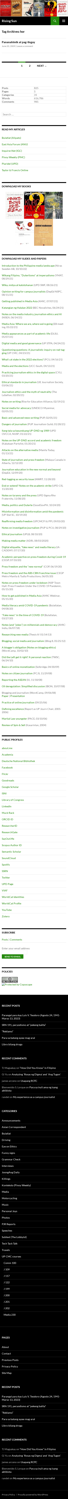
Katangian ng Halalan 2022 (17, 307)
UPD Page (7, 883)
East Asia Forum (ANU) (15, 144)
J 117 (7, 1275)
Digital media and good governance (21, 343)
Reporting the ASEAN (14, 679)
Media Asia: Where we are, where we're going (27, 323)
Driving (6, 1139)
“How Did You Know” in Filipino (38, 1067)
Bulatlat (6, 1133)
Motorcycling (9, 1198)
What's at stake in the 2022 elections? (23, 359)
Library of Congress (13, 799)
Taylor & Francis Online (15, 170)
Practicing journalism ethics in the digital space (28, 372)
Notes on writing (11, 401)
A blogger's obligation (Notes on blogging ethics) (29, 647)
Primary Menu (63, 21)
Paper (5, 695)
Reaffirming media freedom (17, 521)
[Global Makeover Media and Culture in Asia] (43, 232)
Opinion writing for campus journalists (24, 291)
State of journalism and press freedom (23, 459)
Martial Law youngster (14, 718)
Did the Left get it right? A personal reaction (26, 657)
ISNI (4, 793)
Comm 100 (10, 1262)
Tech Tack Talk (9, 1243)
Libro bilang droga (12, 1044)
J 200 (7, 1295)
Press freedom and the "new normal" (22, 566)
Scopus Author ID (12, 845)
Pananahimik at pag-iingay (18, 42)
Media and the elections (15, 365)
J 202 (7, 1308)
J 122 (7, 1282)
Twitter (6, 877)
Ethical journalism (12, 534)
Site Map (7, 1372)
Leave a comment (25, 46)
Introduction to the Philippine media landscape (28, 265)
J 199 (7, 1288)
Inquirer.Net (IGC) (12, 150)
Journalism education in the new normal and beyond (31, 469)
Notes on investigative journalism (20, 527)
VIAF (5, 890)
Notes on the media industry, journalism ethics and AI (32, 314)
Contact (6, 1353)
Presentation (17, 695)
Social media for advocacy (16, 407)
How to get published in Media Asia (22, 595)
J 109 (7, 1269)
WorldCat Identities (13, 896)
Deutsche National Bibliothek (18, 761)
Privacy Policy (10, 1366)
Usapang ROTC (29, 1080)
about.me (7, 748)
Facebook (7, 767)
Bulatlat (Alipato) (11, 137)
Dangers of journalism (14, 424)
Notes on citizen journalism (17, 673)
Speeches (7, 1230)
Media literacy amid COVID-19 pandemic (25, 605)
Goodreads (8, 780)
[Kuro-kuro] (34, 205)
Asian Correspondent (14, 1127)
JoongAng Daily (11, 1172)
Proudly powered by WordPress (33, 1494)
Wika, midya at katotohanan (17, 285)
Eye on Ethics (9, 1146)
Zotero (6, 916)
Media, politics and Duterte (17, 505)
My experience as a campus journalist (34, 1096)
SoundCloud (9, 858)
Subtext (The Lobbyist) (14, 1237)
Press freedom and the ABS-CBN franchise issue (29, 573)
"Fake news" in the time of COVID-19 (23, 615)
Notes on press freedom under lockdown (25, 582)
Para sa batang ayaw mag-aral (18, 1037)
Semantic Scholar (11, 851)
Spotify (6, 864)
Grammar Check (11, 1159)
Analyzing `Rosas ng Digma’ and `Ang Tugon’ (36, 1074)
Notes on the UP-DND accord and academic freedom (31, 440)
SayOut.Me (8, 838)
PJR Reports (8, 1224)
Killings (6, 1178)
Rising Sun (9, 21)
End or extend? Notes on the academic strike (26, 485)
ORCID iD (7, 819)
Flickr (5, 773)
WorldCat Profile (11, 903)
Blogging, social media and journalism (23, 640)
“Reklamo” (7, 1031)
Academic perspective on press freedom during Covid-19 (34, 556)
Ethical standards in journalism (19, 382)
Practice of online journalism (18, 702)
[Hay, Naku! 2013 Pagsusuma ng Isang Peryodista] (53, 205)
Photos (6, 1217)
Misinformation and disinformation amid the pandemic (33, 511)
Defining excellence (13, 708)
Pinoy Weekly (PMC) (13, 157)
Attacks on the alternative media (20, 450)
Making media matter (14, 540)
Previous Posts (10, 1359)
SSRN (5, 871)
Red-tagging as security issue (18, 479)
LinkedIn (6, 806)
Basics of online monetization (18, 666)
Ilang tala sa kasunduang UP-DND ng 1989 (25, 430)
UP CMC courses (11, 1256)
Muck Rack (8, 812)
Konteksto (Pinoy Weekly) (16, 1185)
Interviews (8, 1165)
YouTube (7, 909)
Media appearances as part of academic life (26, 333)
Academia (7, 754)
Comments (16, 939)
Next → (42, 65)
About (5, 1347)
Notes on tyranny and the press (19, 495)
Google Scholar (10, 786)
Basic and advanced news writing (20, 417)
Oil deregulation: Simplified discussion (23, 686)
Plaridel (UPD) (10, 163)
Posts (5, 939)
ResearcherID (9, 825)
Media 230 (10, 1314)
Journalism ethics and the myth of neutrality (26, 391)
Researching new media (15, 634)
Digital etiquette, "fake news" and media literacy (29, 547)
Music (5, 1204)
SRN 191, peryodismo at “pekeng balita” (24, 1024)
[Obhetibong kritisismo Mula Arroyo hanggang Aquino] (15, 205)
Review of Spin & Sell (13, 725)
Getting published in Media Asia (20, 301)
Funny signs (8, 1152)
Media (5, 1191)
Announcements (11, 1120)
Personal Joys (9, 1211)
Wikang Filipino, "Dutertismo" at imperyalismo (28, 275)
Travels (6, 1249)
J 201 (7, 1301)
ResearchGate (9, 832)
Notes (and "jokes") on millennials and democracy (29, 624)
